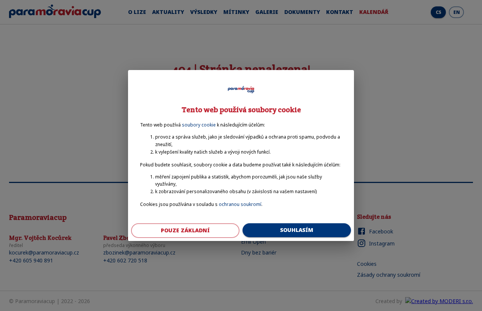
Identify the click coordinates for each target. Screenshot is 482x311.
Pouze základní (185, 230)
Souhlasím (296, 229)
